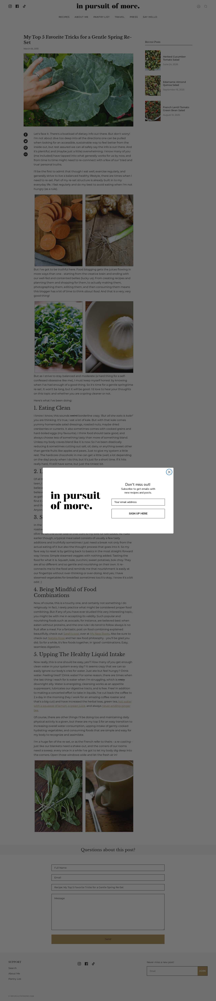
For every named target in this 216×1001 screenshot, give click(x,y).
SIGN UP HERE (138, 513)
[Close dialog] (169, 472)
